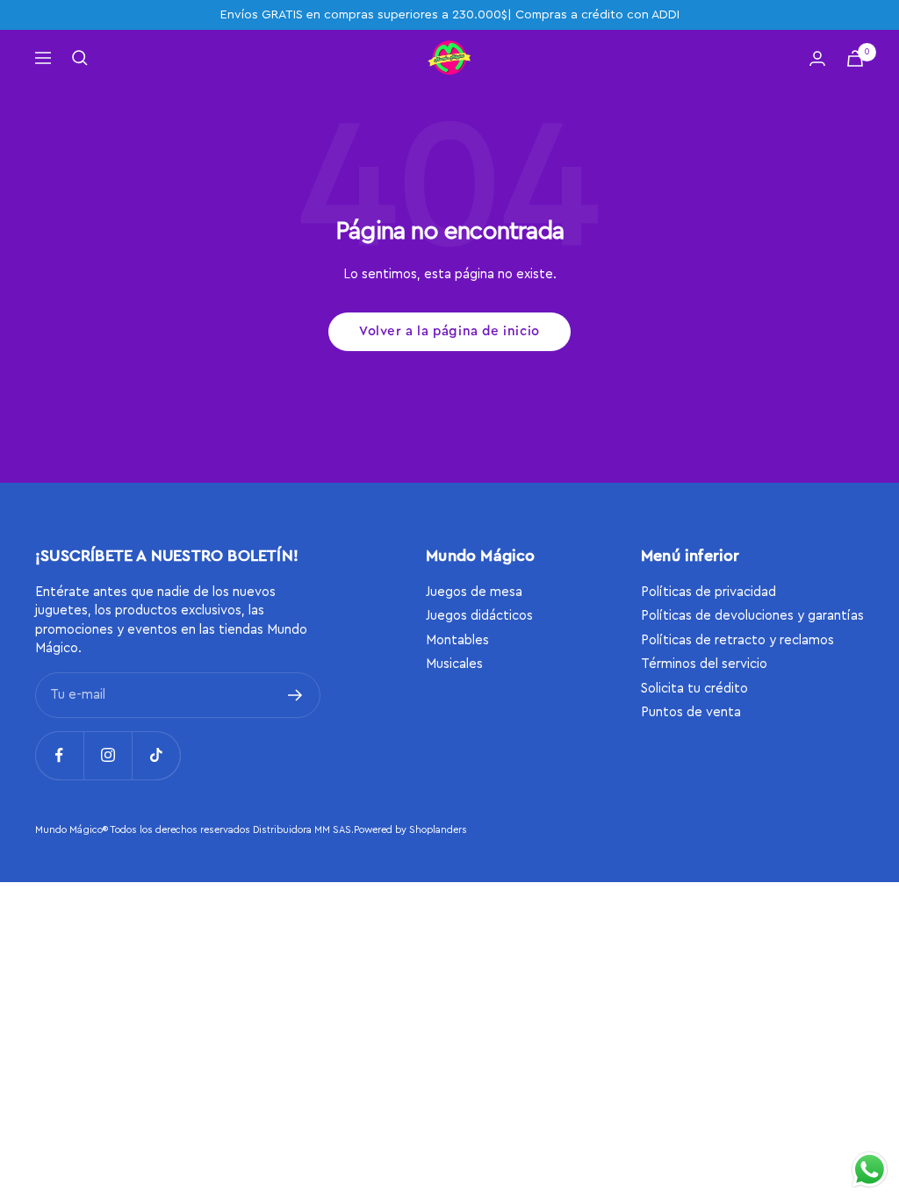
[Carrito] (855, 58)
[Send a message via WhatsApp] (869, 1169)
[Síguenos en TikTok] (156, 755)
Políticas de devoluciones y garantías (752, 615)
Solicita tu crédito (694, 688)
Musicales (454, 664)
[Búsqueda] (80, 58)
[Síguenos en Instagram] (107, 755)
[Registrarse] (295, 695)
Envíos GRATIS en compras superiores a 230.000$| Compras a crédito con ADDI (450, 15)
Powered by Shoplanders (410, 830)
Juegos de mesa (474, 592)
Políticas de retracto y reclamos (737, 640)
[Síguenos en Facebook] (59, 755)
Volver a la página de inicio (449, 331)
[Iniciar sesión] (817, 58)
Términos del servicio (704, 664)
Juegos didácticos (479, 615)
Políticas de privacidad (708, 592)
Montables (457, 640)
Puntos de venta (691, 712)
